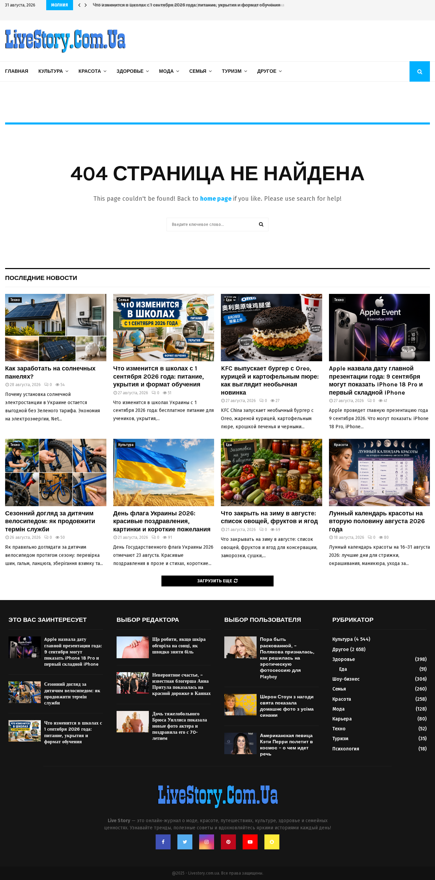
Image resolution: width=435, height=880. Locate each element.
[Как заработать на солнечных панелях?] (55, 327)
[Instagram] (206, 841)
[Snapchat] (271, 841)
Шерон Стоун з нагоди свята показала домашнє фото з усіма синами (287, 706)
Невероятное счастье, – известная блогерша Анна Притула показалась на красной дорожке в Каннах (181, 684)
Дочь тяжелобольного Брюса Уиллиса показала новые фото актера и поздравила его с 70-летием (179, 726)
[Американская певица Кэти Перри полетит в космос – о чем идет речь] (240, 743)
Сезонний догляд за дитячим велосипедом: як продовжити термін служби (50, 521)
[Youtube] (250, 841)
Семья (197, 71)
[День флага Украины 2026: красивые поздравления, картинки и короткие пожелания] (163, 472)
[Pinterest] (228, 841)
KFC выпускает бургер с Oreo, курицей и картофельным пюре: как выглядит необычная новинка (197, 4)
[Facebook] (163, 841)
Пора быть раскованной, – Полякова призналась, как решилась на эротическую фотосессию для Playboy (287, 657)
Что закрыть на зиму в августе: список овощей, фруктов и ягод (269, 517)
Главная (16, 71)
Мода (166, 71)
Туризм (232, 71)
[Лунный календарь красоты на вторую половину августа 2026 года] (379, 472)
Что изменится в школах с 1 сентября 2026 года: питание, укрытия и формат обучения (158, 376)
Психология (345, 749)
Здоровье (130, 71)
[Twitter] (184, 841)
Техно (15, 300)
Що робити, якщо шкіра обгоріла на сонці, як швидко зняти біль (179, 645)
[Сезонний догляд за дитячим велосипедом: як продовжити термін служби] (55, 472)
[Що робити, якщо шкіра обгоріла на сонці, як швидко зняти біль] (133, 647)
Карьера (342, 719)
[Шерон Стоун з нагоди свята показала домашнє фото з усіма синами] (240, 704)
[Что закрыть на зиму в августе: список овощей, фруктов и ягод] (271, 472)
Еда (229, 300)
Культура (50, 71)
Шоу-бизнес (346, 679)
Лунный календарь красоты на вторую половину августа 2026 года (377, 521)
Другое (266, 71)
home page (215, 198)
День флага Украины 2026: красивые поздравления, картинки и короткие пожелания (162, 521)
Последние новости (41, 278)
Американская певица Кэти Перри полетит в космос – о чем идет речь (286, 745)
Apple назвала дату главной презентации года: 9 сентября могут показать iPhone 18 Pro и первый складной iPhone (376, 380)
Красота (90, 71)
